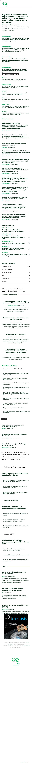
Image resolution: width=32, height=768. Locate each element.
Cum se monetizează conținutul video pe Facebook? (14, 435)
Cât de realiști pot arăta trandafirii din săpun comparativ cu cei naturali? (15, 87)
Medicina (4, 147)
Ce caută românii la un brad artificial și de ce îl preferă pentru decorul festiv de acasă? (15, 107)
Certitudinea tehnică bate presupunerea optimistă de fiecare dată (15, 542)
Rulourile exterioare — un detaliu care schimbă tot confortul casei (14, 549)
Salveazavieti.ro (24, 762)
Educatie (4, 91)
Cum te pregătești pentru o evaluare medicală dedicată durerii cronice (14, 520)
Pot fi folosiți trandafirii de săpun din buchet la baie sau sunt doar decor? (16, 481)
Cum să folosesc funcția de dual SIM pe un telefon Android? (14, 444)
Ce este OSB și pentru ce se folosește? (13, 243)
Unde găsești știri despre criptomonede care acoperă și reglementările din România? (16, 350)
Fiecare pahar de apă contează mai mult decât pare (15, 754)
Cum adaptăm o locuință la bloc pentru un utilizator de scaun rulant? (16, 302)
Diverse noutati (6, 24)
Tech (3, 428)
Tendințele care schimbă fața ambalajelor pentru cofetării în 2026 (13, 230)
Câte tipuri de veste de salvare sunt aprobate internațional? (15, 374)
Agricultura (5, 246)
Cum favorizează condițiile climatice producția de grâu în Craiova (13, 249)
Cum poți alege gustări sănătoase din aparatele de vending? (16, 412)
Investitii (12, 322)
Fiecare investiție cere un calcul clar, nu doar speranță (16, 318)
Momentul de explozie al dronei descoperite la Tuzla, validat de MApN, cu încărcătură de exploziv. (15, 169)
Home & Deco (5, 104)
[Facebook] (16, 766)
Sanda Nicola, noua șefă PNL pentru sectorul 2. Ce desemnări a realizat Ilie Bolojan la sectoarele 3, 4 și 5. (14, 216)
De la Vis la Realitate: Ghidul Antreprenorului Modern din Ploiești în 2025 (13, 237)
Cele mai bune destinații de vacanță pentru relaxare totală (15, 378)
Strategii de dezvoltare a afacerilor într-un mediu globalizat (14, 255)
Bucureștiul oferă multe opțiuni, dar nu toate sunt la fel (16, 526)
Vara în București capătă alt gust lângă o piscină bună (15, 474)
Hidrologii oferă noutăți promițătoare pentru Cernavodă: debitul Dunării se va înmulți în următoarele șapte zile (15, 39)
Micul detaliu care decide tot (16, 334)
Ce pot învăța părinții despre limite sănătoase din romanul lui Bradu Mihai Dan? (15, 113)
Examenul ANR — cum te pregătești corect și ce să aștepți (16, 399)
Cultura (4, 77)
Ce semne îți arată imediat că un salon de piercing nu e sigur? (15, 493)
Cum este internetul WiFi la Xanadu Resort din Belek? (15, 369)
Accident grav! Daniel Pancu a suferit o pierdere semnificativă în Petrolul (14, 198)
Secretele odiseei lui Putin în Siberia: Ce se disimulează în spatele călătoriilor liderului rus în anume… (15, 60)
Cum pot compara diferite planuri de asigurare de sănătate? (16, 383)
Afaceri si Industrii (7, 227)
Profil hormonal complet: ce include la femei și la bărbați (16, 388)
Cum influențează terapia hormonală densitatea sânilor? (14, 144)
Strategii (5, 252)
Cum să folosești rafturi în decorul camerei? (16, 555)
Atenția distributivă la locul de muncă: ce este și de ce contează (15, 487)
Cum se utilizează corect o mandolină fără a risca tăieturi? (16, 560)
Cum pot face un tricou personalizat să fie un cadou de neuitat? (15, 100)
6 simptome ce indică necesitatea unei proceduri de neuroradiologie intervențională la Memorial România (16, 394)
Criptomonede (26, 645)
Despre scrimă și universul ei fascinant (13, 408)
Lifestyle (4, 97)
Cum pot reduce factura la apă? (10, 739)
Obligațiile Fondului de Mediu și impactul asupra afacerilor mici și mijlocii (14, 80)
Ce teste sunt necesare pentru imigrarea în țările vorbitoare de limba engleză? (14, 93)
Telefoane (5, 447)
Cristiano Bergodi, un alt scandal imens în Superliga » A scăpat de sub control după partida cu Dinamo (14, 70)
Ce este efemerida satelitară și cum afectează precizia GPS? (13, 425)
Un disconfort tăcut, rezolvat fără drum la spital (15, 514)
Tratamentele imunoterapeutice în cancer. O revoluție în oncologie (15, 403)
